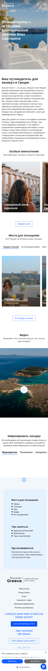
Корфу (16, 512)
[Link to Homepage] (8, 4)
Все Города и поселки (24, 318)
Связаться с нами (24, 600)
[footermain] (24, 480)
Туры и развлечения (22, 536)
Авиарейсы (41, 452)
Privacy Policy (24, 593)
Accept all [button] (12, 661)
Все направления (21, 515)
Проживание (26, 452)
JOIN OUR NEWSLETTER (24, 624)
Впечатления (19, 533)
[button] (24, 667)
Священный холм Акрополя (16, 206)
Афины (9, 298)
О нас (24, 596)
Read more (41, 657)
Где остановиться (22, 548)
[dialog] (24, 660)
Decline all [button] (35, 661)
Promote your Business (24, 608)
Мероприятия (9, 452)
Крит (16, 509)
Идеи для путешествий (23, 531)
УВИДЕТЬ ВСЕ (24, 224)
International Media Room (24, 604)
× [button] (45, 652)
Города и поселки (11, 247)
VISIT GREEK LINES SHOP (23, 641)
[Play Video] (24, 389)
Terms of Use (24, 589)
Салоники (18, 507)
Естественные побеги (31, 247)
